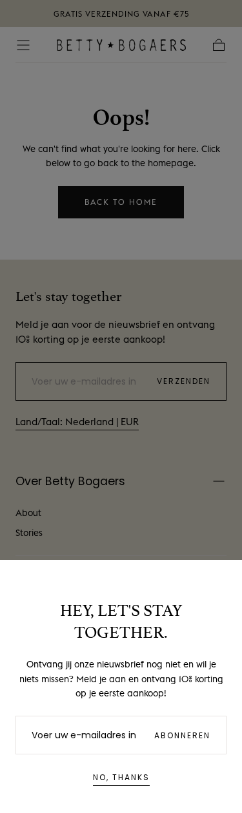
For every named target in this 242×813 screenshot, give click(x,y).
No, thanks (121, 777)
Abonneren (182, 735)
